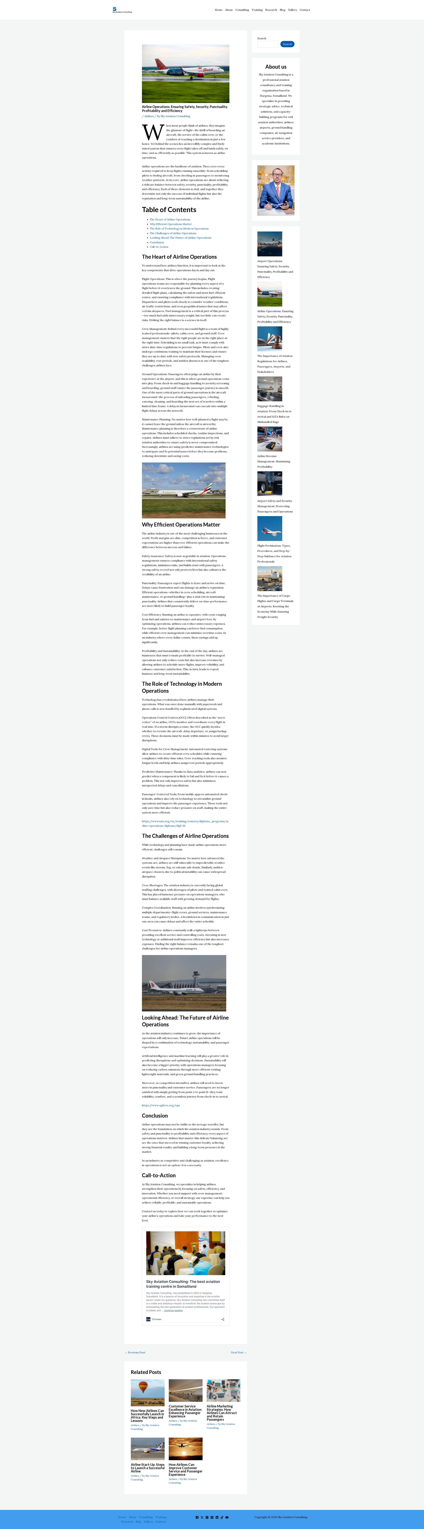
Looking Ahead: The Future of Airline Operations (180, 237)
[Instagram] (207, 1517)
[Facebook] (197, 1517)
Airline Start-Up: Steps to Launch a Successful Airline (148, 1468)
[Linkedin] (216, 1517)
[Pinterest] (212, 1517)
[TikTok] (221, 1517)
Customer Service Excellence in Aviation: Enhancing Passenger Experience (185, 1411)
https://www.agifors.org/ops (161, 1105)
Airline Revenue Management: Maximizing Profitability (273, 461)
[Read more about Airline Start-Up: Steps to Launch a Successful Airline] (148, 1448)
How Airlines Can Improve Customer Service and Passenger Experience (186, 1469)
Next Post (239, 1352)
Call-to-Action (159, 246)
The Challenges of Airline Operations (173, 233)
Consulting (242, 9)
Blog (282, 9)
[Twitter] (202, 1517)
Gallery (292, 9)
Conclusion (157, 242)
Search (261, 38)
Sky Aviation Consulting (122, 12)
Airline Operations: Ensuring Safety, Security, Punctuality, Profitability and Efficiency (275, 316)
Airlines (149, 116)
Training (257, 9)
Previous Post (135, 1352)
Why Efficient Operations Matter (171, 224)
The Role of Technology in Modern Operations (179, 228)
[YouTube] (226, 1517)
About (229, 9)
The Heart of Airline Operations (170, 219)
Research (271, 9)
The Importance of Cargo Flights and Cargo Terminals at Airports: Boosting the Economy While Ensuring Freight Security (275, 606)
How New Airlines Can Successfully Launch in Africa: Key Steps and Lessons (147, 1416)
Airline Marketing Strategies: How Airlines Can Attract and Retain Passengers (222, 1412)
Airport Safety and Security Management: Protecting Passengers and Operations (275, 506)
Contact (305, 9)
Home (219, 9)
